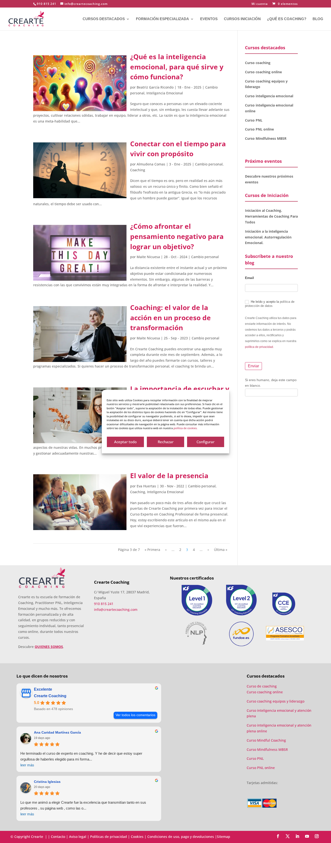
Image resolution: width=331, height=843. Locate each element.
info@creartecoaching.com (115, 609)
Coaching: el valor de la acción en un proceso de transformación (170, 317)
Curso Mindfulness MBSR (265, 138)
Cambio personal (209, 164)
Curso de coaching (262, 686)
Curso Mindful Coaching (266, 740)
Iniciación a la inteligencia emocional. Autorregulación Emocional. (268, 237)
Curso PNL (253, 120)
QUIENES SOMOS (49, 646)
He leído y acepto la (269, 304)
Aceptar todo (125, 441)
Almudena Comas (151, 164)
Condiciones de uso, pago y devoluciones (180, 836)
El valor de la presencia (169, 475)
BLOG (318, 19)
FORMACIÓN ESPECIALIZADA (162, 19)
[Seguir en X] (288, 836)
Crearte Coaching (50, 696)
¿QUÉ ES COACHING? (286, 19)
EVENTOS (209, 19)
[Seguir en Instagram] (317, 836)
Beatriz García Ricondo (155, 87)
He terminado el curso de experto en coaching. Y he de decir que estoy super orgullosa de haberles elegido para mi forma (81, 759)
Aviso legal (77, 836)
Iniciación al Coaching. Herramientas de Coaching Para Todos (271, 216)
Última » (220, 549)
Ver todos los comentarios (135, 715)
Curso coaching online (263, 72)
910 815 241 (46, 4)
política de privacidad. (259, 347)
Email (249, 278)
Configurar (205, 441)
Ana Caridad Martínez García (57, 732)
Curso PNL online (259, 129)
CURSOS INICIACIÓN (242, 19)
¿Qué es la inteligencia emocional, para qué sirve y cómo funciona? (176, 66)
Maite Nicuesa (148, 256)
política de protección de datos (269, 304)
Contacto (58, 836)
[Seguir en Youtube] (307, 836)
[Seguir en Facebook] (278, 836)
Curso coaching (258, 62)
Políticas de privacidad (108, 836)
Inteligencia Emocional (164, 93)
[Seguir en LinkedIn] (297, 836)
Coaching (137, 170)
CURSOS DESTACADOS (104, 19)
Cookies (137, 836)
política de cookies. (185, 428)
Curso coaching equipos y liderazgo (275, 701)
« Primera (152, 549)
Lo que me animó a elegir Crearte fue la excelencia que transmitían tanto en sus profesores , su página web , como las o (83, 808)
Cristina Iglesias (47, 782)
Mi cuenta (260, 4)
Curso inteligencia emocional (269, 96)
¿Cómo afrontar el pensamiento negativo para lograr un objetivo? (177, 236)
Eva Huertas (146, 486)
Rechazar (165, 441)
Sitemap (223, 836)
